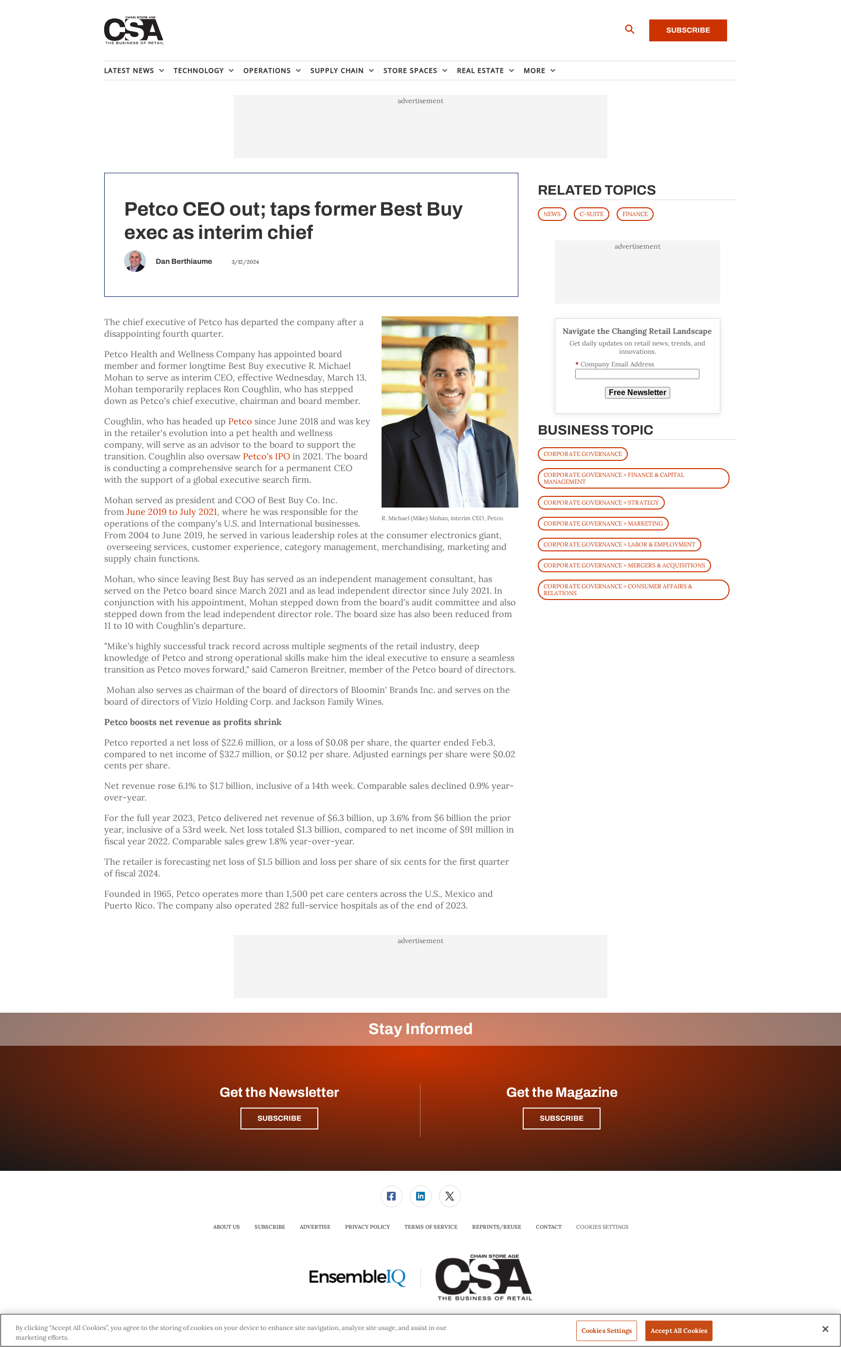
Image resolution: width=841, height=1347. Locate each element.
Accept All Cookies (679, 1331)
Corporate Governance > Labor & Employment (619, 544)
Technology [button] (199, 70)
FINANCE (635, 214)
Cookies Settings (602, 1227)
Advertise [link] (315, 1226)
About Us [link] (226, 1226)
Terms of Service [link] (430, 1226)
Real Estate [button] (480, 70)
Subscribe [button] (279, 1118)
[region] (420, 1330)
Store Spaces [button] (411, 70)
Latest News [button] (129, 70)
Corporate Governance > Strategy (601, 502)
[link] (391, 1196)
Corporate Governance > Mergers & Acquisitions (624, 565)
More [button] (535, 70)
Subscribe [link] (270, 1226)
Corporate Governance (583, 453)
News (552, 214)
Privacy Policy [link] (367, 1226)
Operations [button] (267, 70)
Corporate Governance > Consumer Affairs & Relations (618, 589)
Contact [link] (549, 1226)
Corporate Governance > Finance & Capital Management (614, 478)
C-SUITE (591, 214)
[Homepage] (134, 30)
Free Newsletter (637, 392)
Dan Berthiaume (184, 261)
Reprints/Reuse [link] (496, 1226)
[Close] (825, 1329)
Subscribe (688, 30)
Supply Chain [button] (337, 70)
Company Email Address (614, 364)
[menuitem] (139, 70)
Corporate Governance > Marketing (603, 523)
